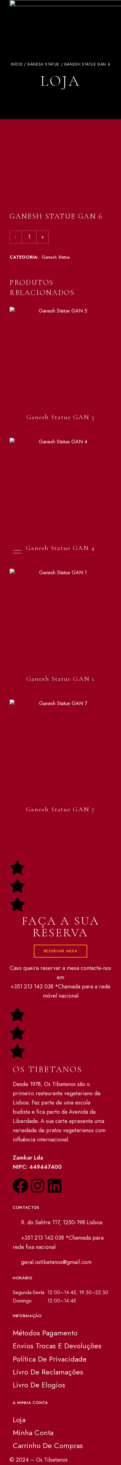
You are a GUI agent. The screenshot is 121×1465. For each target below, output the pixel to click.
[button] (60, 951)
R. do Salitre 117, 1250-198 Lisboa (61, 1222)
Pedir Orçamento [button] (61, 656)
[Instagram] (37, 1187)
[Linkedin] (54, 1187)
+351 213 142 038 (32, 987)
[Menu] (16, 552)
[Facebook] (20, 1187)
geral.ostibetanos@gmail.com (56, 1262)
